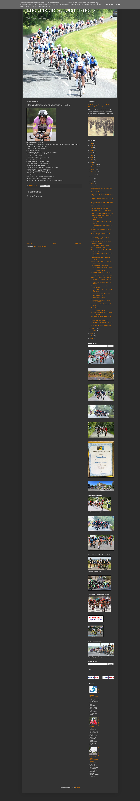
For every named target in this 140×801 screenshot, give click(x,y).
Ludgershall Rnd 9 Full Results (99, 265)
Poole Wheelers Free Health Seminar (101, 268)
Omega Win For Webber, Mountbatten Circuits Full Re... (101, 216)
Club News (94, 219)
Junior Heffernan (95, 308)
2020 (91, 145)
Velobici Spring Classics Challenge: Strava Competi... (101, 262)
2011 (91, 336)
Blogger (77, 787)
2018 (91, 150)
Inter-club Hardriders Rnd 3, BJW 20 (101, 277)
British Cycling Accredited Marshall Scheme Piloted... (100, 234)
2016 (91, 155)
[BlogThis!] (43, 186)
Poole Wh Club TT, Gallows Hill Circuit (101, 275)
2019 (91, 148)
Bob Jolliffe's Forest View (98, 270)
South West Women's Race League (101, 325)
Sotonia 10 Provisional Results (99, 320)
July (92, 176)
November (94, 167)
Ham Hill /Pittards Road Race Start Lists (102, 213)
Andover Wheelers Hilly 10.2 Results (101, 272)
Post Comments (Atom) (40, 246)
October (93, 169)
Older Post (78, 243)
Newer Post (30, 243)
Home (54, 243)
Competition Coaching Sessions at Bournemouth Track (100, 294)
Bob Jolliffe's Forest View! (98, 192)
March (93, 186)
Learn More (110, 4)
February (94, 328)
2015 (91, 157)
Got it (118, 4)
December (94, 164)
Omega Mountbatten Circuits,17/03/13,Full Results (100, 244)
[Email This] (41, 186)
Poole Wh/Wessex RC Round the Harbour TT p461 (100, 238)
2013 (91, 162)
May (92, 181)
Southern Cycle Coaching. (98, 297)
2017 (91, 152)
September (94, 171)
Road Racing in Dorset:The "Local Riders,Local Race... (100, 300)
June (92, 179)
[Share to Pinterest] (49, 186)
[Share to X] (45, 186)
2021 (91, 143)
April (92, 183)
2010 (91, 338)
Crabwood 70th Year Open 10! (99, 208)
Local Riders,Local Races (61, 9)
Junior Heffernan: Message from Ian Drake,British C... (101, 286)
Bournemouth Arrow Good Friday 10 (101, 280)
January (93, 330)
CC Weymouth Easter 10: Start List (100, 206)
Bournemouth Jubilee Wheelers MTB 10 (102, 322)
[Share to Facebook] (47, 186)
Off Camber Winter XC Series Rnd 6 (101, 241)
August (93, 174)
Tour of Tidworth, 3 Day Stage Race (101, 210)
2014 (91, 160)
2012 (91, 333)
